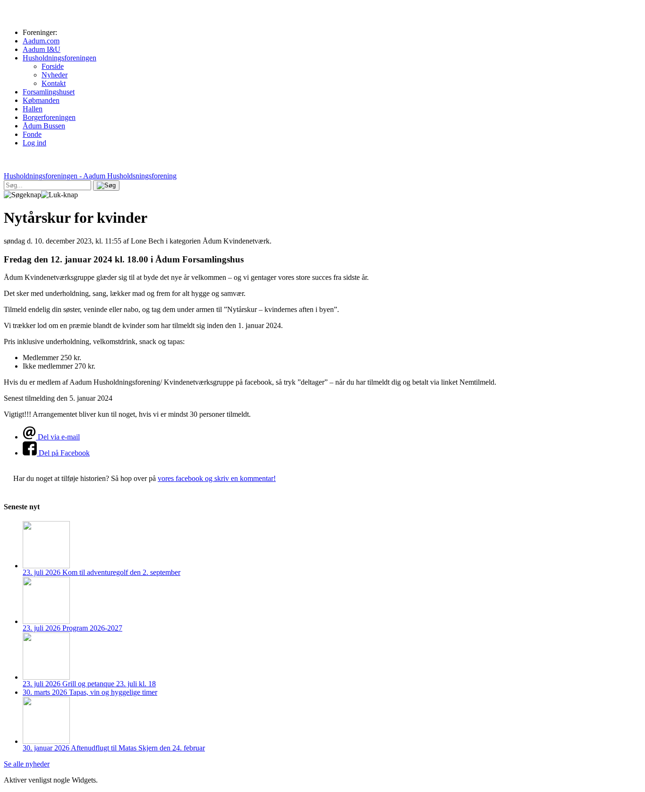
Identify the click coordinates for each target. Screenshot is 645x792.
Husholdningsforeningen (59, 58)
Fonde (32, 134)
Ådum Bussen (44, 126)
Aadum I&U (41, 49)
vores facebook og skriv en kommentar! (217, 478)
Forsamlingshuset (49, 92)
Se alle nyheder (27, 764)
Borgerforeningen (49, 117)
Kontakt (54, 83)
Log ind (34, 143)
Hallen (32, 109)
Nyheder (55, 75)
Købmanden (41, 100)
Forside (53, 66)
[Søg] (106, 185)
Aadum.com (41, 41)
